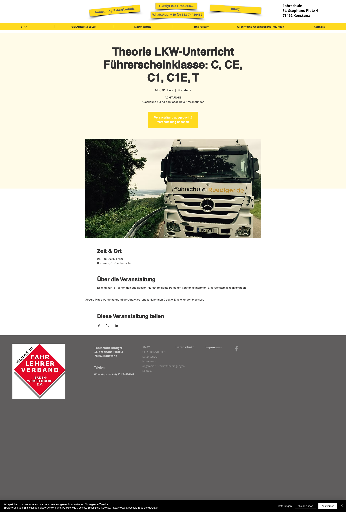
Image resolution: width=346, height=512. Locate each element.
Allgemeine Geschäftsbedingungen (161, 366)
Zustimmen (327, 506)
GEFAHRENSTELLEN (154, 352)
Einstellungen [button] (284, 506)
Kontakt (147, 370)
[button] (114, 10)
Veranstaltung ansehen (173, 122)
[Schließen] (342, 506)
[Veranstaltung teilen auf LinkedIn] (116, 325)
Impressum (149, 361)
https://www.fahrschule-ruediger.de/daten (135, 507)
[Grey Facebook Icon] (236, 348)
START (146, 347)
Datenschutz (150, 356)
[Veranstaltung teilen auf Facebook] (99, 325)
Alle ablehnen (305, 506)
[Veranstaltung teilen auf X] (107, 325)
